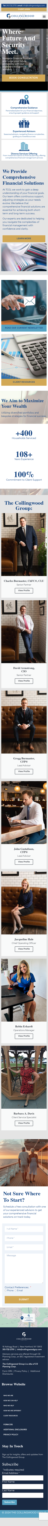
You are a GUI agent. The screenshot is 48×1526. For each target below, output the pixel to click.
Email (20, 1291)
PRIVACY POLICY (10, 1435)
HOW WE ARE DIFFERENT (12, 1411)
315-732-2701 (8, 1350)
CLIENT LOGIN (24, 9)
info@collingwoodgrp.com (31, 6)
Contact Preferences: (17, 1288)
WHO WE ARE (8, 1395)
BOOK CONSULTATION (23, 78)
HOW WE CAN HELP (10, 1400)
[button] (44, 16)
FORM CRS (8, 1425)
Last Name (8, 1491)
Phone (10, 1291)
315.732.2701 (9, 6)
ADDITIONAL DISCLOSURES (15, 1430)
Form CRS (7, 1371)
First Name (8, 1482)
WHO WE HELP (8, 1406)
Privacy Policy (20, 1371)
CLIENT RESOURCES (10, 1416)
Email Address (11, 1473)
